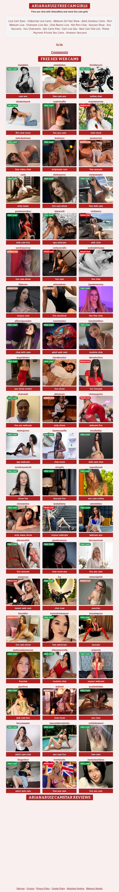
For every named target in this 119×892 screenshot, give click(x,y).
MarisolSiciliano (96, 759)
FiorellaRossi (96, 64)
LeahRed (60, 686)
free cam (95, 754)
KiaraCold (59, 211)
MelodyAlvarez (23, 138)
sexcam (96, 644)
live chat (95, 279)
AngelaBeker (23, 357)
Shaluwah (23, 394)
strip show (59, 425)
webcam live (95, 425)
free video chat (23, 169)
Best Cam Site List (89, 28)
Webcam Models (94, 888)
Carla (23, 174)
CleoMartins (23, 503)
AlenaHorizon (96, 357)
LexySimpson (96, 613)
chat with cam (23, 352)
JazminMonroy (95, 284)
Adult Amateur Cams (93, 21)
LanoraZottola (96, 540)
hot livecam (96, 388)
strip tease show (23, 534)
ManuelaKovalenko (60, 723)
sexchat (96, 608)
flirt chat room (23, 132)
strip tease (23, 205)
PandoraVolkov (23, 211)
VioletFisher (60, 64)
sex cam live (59, 754)
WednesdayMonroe (23, 649)
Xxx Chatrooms (32, 28)
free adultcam (59, 644)
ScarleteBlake (96, 686)
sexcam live (59, 498)
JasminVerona (59, 540)
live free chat (96, 315)
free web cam (96, 205)
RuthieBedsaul (96, 723)
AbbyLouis (59, 394)
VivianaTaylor (96, 174)
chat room (96, 132)
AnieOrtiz (96, 649)
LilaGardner (23, 759)
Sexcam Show (97, 24)
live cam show (59, 205)
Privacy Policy (43, 888)
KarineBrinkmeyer (59, 613)
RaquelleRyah (96, 467)
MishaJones (23, 430)
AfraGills (59, 467)
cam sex (23, 96)
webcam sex (95, 534)
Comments (59, 52)
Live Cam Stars (17, 21)
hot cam (59, 279)
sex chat (95, 717)
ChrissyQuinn (96, 394)
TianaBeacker (59, 357)
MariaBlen (23, 64)
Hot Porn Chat (79, 24)
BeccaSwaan (23, 723)
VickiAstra (96, 211)
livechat (23, 681)
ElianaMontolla (59, 649)
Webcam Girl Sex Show (66, 21)
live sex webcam (23, 425)
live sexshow (59, 315)
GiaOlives (23, 686)
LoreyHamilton (96, 320)
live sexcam (23, 571)
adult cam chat (23, 754)
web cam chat (96, 461)
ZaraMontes (96, 138)
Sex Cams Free (51, 28)
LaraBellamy (59, 503)
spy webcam (59, 242)
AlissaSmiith (23, 540)
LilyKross (23, 284)
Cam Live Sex (69, 28)
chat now (59, 608)
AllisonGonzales (23, 320)
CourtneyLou (59, 320)
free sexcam (96, 169)
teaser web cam (23, 608)
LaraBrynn (60, 138)
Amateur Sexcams (76, 32)
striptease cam (59, 169)
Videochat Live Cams (39, 21)
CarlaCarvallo (59, 247)
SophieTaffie (59, 101)
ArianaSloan (59, 284)
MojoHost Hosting (75, 888)
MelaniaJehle (96, 576)
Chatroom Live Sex (37, 24)
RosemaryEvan (95, 101)
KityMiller (23, 613)
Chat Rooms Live (59, 24)
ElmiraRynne (59, 174)
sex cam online (96, 498)
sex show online (23, 388)
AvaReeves (23, 576)
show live (23, 498)
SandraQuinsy (23, 247)
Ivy (59, 576)
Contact (30, 888)
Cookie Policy (58, 888)
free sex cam (59, 790)
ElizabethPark (23, 101)
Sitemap (21, 888)
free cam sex (59, 96)
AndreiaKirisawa (96, 247)
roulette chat (96, 352)
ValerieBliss (96, 503)
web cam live (23, 242)
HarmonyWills (60, 430)
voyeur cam (23, 315)
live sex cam (59, 132)
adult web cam (59, 352)
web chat (96, 242)
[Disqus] (59, 841)
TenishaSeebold (23, 467)
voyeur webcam (59, 534)
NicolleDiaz (96, 430)
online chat (96, 96)
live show (60, 388)
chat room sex (59, 571)
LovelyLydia (59, 759)
